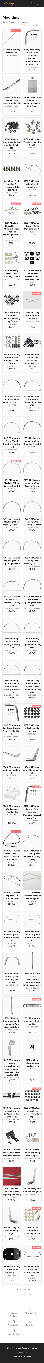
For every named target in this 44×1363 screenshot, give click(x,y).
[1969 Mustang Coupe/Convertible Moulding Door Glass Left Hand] (12, 1006)
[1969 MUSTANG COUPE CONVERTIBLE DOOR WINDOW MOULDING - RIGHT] (32, 961)
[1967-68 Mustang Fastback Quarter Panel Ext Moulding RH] (12, 713)
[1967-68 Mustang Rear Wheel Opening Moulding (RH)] (32, 584)
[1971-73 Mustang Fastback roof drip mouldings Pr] (32, 880)
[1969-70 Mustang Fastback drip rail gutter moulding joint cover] (12, 1095)
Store (13, 22)
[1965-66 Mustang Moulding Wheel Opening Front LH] (32, 506)
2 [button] (21, 1295)
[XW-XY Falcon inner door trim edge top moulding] (12, 1176)
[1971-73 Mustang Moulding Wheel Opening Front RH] (32, 425)
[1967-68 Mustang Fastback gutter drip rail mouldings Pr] (12, 919)
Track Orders (13, 1325)
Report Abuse (22, 1352)
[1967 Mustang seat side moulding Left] (32, 1176)
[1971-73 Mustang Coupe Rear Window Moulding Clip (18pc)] (12, 300)
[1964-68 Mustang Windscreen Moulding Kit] (12, 793)
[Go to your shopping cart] (37, 3)
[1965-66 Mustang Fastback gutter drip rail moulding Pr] (32, 919)
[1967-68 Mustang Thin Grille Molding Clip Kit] (32, 127)
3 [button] (25, 1295)
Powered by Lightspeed (22, 1356)
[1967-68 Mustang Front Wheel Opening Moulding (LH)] (12, 425)
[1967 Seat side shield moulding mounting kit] (32, 1137)
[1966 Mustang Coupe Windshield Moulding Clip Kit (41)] (12, 127)
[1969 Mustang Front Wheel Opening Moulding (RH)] (32, 626)
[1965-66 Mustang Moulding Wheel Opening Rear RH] (12, 545)
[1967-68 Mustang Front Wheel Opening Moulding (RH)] (32, 384)
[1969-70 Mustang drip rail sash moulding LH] (32, 168)
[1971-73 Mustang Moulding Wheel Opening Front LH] (12, 384)
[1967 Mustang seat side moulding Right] (12, 1215)
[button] (10, 3)
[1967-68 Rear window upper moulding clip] (32, 1047)
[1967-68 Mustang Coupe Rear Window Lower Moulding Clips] (32, 258)
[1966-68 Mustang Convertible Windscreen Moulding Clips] (32, 342)
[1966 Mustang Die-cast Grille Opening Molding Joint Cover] (32, 85)
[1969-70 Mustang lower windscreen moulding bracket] (12, 1137)
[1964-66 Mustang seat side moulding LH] (32, 754)
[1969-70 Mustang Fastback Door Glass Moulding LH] (12, 85)
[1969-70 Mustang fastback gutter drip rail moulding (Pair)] (32, 838)
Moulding (23, 22)
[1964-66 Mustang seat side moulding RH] (12, 754)
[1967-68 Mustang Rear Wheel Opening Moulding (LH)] (12, 584)
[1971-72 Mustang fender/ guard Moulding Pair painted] (12, 961)
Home (5, 22)
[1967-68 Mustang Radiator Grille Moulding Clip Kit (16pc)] (12, 342)
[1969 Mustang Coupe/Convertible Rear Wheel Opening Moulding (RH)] (32, 668)
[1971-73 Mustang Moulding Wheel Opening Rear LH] (32, 467)
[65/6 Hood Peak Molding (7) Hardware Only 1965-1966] (12, 168)
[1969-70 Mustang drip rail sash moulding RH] (12, 880)
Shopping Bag (13, 1334)
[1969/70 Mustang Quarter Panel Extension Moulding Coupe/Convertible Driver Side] (32, 37)
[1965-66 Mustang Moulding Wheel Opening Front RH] (12, 506)
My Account (30, 1313)
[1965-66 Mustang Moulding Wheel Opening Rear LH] (32, 545)
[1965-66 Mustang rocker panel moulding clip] (12, 1254)
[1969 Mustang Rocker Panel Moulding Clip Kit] (12, 258)
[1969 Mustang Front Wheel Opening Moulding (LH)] (12, 626)
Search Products (14, 1314)
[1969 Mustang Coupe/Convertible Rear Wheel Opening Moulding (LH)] (12, 668)
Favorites (30, 1325)
